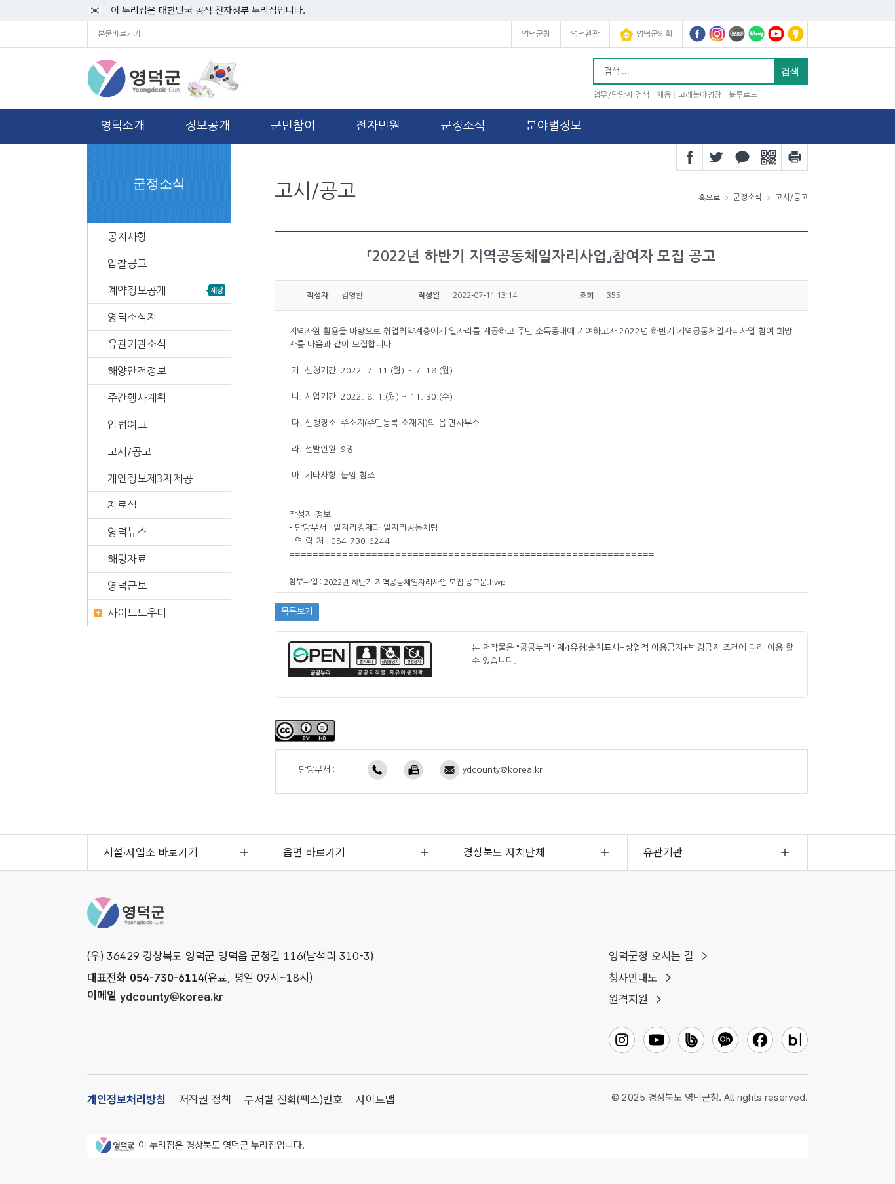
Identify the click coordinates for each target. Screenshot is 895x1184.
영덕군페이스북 (697, 34)
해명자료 (127, 559)
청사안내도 (633, 977)
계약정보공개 (136, 290)
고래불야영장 (699, 95)
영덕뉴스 (127, 532)
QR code (768, 157)
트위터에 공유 (716, 157)
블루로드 (743, 95)
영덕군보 (127, 586)
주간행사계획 (136, 397)
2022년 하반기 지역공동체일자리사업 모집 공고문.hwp (415, 582)
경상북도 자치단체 (504, 852)
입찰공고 (127, 263)
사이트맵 (375, 1099)
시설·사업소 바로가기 (151, 852)
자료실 (122, 505)
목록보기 (297, 611)
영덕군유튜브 (776, 34)
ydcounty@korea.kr (503, 769)
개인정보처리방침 (126, 1099)
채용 (664, 95)
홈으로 (709, 198)
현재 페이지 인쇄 (795, 157)
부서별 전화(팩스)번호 (293, 1099)
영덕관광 (585, 34)
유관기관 (663, 852)
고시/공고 (129, 451)
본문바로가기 (119, 34)
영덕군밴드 (737, 34)
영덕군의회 (654, 34)
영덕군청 (536, 34)
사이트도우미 (136, 612)
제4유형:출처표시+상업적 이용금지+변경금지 (638, 647)
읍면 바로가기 (314, 852)
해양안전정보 (136, 371)
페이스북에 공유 (690, 157)
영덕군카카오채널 (796, 34)
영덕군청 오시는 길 (651, 956)
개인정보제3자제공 (150, 478)
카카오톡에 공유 (742, 157)
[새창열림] (305, 730)
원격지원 (628, 999)
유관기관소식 (136, 344)
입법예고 (127, 424)
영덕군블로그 (756, 34)
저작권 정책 (205, 1099)
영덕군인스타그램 (717, 34)
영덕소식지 (132, 317)
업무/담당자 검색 (621, 95)
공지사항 (127, 236)
